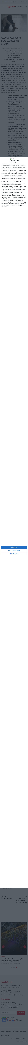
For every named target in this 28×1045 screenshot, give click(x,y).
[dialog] (14, 522)
